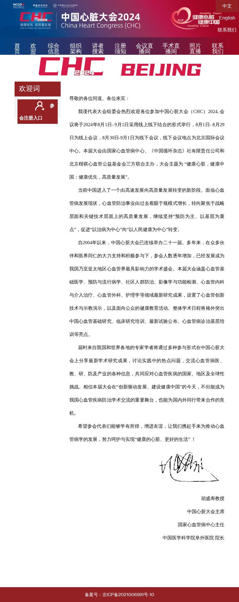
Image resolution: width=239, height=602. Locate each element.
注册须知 (120, 48)
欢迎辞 (33, 51)
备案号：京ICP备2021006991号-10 (119, 594)
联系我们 (227, 29)
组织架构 (76, 48)
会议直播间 (144, 48)
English (227, 17)
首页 (17, 48)
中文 (227, 5)
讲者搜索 (98, 48)
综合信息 (53, 48)
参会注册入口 (37, 111)
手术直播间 (171, 48)
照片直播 (195, 48)
